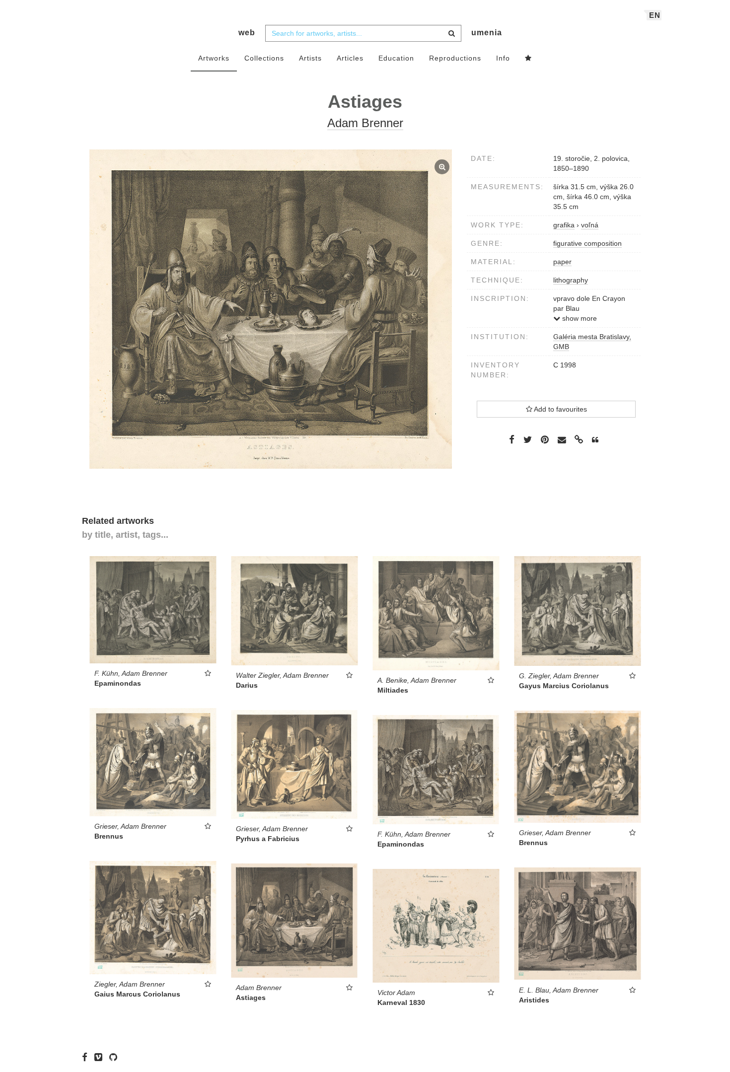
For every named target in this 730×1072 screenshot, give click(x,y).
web (246, 32)
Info (503, 58)
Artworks (213, 58)
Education (396, 58)
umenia (486, 32)
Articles (350, 58)
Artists (310, 58)
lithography (570, 280)
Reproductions (455, 58)
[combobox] (363, 33)
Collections (264, 58)
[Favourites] (528, 58)
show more (578, 318)
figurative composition (587, 243)
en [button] (654, 15)
